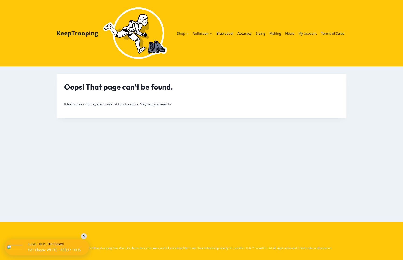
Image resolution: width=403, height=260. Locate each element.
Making (275, 33)
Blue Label (224, 33)
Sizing (260, 33)
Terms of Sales (332, 33)
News (289, 33)
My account (307, 33)
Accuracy (244, 33)
